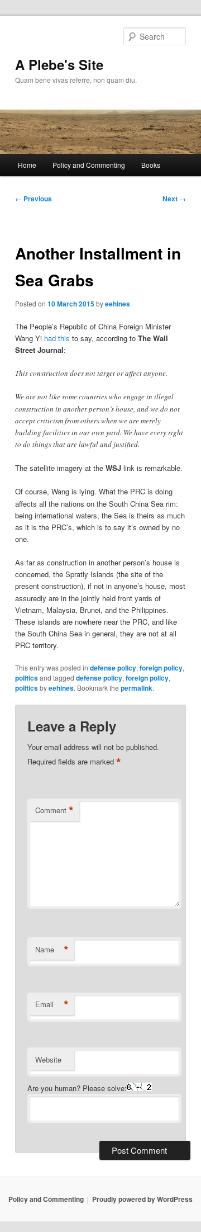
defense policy (113, 668)
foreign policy (161, 668)
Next (174, 198)
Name (52, 950)
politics (26, 678)
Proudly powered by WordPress (142, 1199)
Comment (54, 810)
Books (150, 164)
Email (52, 1004)
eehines (117, 304)
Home (27, 164)
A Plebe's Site (59, 64)
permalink (136, 688)
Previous (33, 198)
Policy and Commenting (88, 164)
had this (57, 338)
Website (48, 1059)
